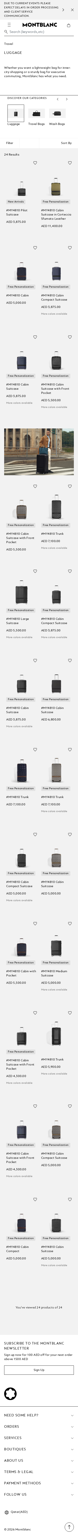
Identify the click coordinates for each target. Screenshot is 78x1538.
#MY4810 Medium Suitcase (54, 973)
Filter (9, 143)
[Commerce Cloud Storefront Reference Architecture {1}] (40, 24)
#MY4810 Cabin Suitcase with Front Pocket (55, 389)
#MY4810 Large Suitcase (17, 621)
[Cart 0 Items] (70, 28)
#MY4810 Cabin (17, 295)
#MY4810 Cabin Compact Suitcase (54, 297)
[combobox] (39, 33)
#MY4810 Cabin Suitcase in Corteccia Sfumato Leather (56, 214)
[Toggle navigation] (9, 25)
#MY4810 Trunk (52, 533)
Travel (8, 44)
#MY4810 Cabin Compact (17, 1249)
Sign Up (39, 1370)
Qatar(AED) (19, 1512)
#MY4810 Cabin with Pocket (21, 973)
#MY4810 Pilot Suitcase (17, 212)
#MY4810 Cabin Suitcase (17, 386)
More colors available (54, 314)
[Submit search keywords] (6, 32)
